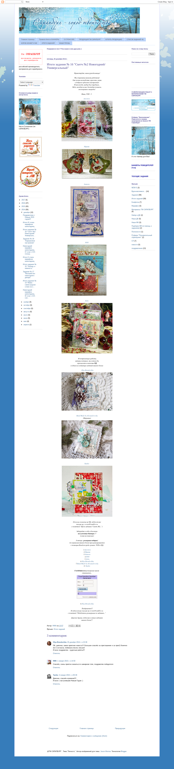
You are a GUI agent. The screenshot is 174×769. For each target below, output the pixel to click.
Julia (87, 301)
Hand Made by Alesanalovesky (87, 416)
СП (133, 241)
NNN (87, 242)
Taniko (86, 463)
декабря (27, 212)
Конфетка (135, 202)
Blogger (123, 751)
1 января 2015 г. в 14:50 (66, 661)
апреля (27, 325)
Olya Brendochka (87, 370)
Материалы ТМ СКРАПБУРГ (142, 210)
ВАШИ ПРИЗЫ (64, 43)
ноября (26, 302)
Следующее (53, 728)
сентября (27, 308)
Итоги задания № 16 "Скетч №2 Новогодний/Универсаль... (29, 232)
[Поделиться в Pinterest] (79, 626)
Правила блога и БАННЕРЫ (49, 39)
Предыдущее (120, 728)
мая (25, 321)
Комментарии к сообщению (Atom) (94, 736)
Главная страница (27, 39)
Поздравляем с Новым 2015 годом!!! (29, 217)
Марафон (135, 206)
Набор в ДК (136, 215)
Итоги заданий (59, 629)
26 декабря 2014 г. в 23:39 (77, 642)
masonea (87, 98)
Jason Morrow (105, 751)
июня (26, 318)
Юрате (86, 146)
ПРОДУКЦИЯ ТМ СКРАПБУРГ (90, 39)
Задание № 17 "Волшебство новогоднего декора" (29, 275)
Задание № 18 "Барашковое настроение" (29, 241)
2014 (24, 210)
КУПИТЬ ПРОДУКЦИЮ (113, 39)
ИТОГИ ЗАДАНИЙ (48, 43)
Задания (135, 195)
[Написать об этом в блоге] (72, 626)
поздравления (137, 248)
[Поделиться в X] (74, 626)
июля (26, 315)
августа (27, 312)
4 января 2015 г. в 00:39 (68, 675)
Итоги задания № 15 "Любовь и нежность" (29, 266)
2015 (24, 206)
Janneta (87, 184)
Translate (36, 85)
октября (27, 305)
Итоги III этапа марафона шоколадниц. (29, 224)
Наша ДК (135, 219)
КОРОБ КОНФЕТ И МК (29, 43)
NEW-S (134, 188)
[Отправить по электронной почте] (70, 626)
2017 (24, 200)
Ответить (56, 653)
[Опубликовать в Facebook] (77, 626)
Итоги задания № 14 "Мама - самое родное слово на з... (29, 284)
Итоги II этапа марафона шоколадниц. (29, 259)
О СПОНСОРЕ (69, 39)
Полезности (136, 232)
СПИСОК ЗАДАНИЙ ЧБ (135, 39)
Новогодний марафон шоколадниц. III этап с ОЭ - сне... (29, 294)
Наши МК (135, 222)
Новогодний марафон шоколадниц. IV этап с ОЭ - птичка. (29, 250)
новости (135, 245)
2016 (24, 203)
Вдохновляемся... (138, 191)
